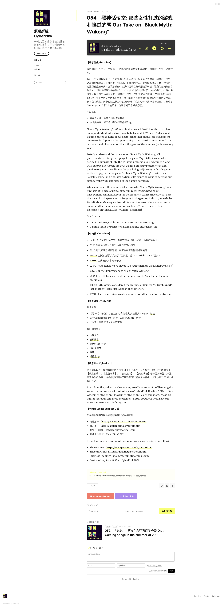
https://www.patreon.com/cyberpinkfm (123, 421)
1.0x (139, 48)
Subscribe (41, 53)
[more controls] (169, 48)
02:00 (93, 240)
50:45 (92, 250)
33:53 (92, 245)
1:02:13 (93, 255)
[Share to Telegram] (172, 485)
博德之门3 (95, 356)
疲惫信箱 (37, 60)
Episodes (216, 596)
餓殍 (92, 352)
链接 (152, 313)
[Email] (35, 75)
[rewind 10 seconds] (146, 48)
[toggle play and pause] (154, 48)
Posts (206, 596)
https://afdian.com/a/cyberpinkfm (120, 425)
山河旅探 (94, 335)
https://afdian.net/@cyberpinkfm (127, 451)
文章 (119, 322)
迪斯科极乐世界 (98, 343)
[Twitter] (39, 75)
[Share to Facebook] (167, 485)
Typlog (16, 604)
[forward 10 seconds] (162, 48)
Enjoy (92, 486)
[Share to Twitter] (161, 485)
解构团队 (94, 339)
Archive (197, 596)
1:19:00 (93, 260)
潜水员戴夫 (95, 348)
